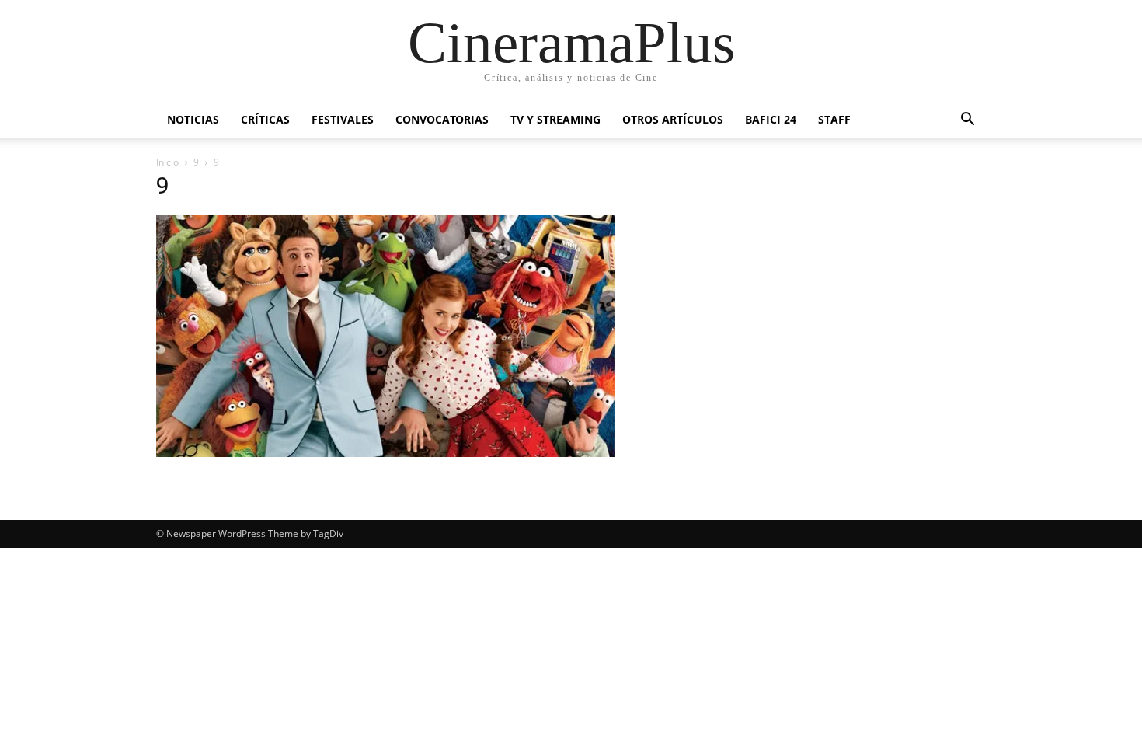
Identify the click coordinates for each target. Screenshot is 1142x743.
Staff (834, 119)
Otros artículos (672, 119)
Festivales (343, 119)
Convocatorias (442, 119)
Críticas (265, 119)
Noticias (193, 119)
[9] (385, 452)
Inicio (167, 162)
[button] (967, 120)
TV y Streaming (555, 119)
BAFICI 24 (770, 119)
